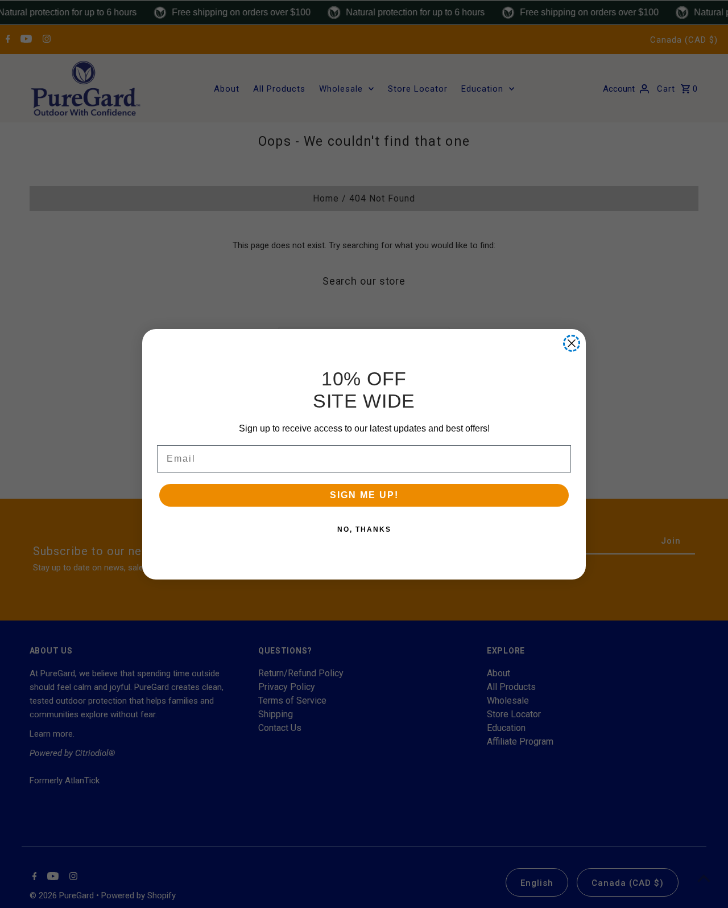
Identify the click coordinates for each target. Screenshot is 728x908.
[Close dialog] (571, 343)
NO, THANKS (364, 529)
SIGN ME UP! (364, 495)
